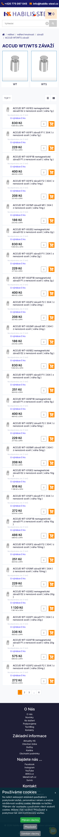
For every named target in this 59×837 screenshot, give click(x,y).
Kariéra (29, 750)
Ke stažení (30, 720)
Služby (29, 747)
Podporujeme (29, 723)
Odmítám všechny (30, 833)
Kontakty (29, 730)
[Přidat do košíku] (51, 124)
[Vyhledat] (53, 23)
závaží (40, 34)
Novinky (29, 717)
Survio (29, 780)
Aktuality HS (29, 740)
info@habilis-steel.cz (45, 3)
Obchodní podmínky (30, 753)
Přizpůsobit (30, 826)
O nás (29, 714)
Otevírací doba (29, 744)
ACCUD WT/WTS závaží (17, 37)
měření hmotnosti (25, 34)
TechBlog (29, 727)
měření (11, 34)
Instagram (29, 767)
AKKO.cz (29, 773)
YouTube (29, 770)
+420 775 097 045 (15, 3)
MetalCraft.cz (29, 777)
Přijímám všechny (30, 820)
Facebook (29, 764)
